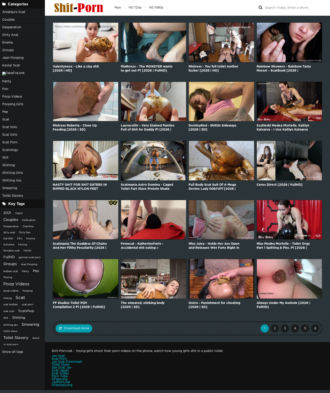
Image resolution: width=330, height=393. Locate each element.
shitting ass (10, 325)
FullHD (9, 257)
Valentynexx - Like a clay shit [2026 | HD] (76, 68)
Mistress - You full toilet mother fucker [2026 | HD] (213, 68)
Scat (5, 119)
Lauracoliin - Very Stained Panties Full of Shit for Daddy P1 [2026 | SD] (147, 128)
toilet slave (10, 331)
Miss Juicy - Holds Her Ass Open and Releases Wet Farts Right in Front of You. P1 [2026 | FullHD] (214, 246)
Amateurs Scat (13, 12)
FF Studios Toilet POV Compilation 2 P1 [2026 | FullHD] (79, 305)
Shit (5, 157)
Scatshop (26, 311)
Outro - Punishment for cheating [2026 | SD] (214, 305)
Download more (76, 328)
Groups (8, 50)
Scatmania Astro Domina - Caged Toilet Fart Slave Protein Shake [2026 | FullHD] (147, 187)
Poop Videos (12, 96)
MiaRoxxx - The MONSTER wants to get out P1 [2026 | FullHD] (146, 68)
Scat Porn (10, 142)
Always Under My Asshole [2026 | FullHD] (283, 305)
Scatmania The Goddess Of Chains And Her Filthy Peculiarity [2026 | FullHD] (80, 246)
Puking (7, 298)
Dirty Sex (25, 232)
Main (117, 8)
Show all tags (12, 352)
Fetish (27, 251)
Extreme (8, 245)
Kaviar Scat (11, 65)
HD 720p (135, 8)
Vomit (36, 338)
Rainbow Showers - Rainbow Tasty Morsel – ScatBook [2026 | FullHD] (284, 69)
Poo (5, 89)
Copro (19, 213)
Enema (7, 42)
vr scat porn (10, 344)
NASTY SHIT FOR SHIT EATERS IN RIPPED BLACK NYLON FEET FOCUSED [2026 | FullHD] (80, 187)
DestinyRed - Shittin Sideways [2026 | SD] (212, 127)
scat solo (8, 311)
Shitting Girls (12, 173)
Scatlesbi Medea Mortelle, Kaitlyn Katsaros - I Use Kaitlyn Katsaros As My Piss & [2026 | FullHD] (283, 128)
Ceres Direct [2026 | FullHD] (280, 184)
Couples (8, 19)
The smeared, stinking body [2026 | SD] (143, 305)
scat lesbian (10, 304)
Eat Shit (8, 239)
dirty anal (9, 232)
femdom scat (11, 251)
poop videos (11, 291)
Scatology (10, 150)
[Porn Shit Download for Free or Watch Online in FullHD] (80, 8)
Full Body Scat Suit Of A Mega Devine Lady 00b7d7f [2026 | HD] (212, 187)
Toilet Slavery (12, 195)
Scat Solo (9, 127)
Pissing (7, 277)
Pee (5, 112)
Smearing (9, 188)
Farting (22, 245)
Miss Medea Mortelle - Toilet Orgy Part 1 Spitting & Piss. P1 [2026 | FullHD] (283, 246)
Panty (6, 81)
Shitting (8, 165)
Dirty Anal (10, 35)
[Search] (260, 7)
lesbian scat (10, 271)
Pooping (27, 291)
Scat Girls (9, 134)
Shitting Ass (11, 180)
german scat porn (30, 257)
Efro (19, 239)
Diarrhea (28, 226)
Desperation (11, 27)
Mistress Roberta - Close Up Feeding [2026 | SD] (75, 127)
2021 (7, 213)
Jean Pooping (13, 58)
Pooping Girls (12, 104)
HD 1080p (156, 8)
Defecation (29, 220)
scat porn (27, 304)
